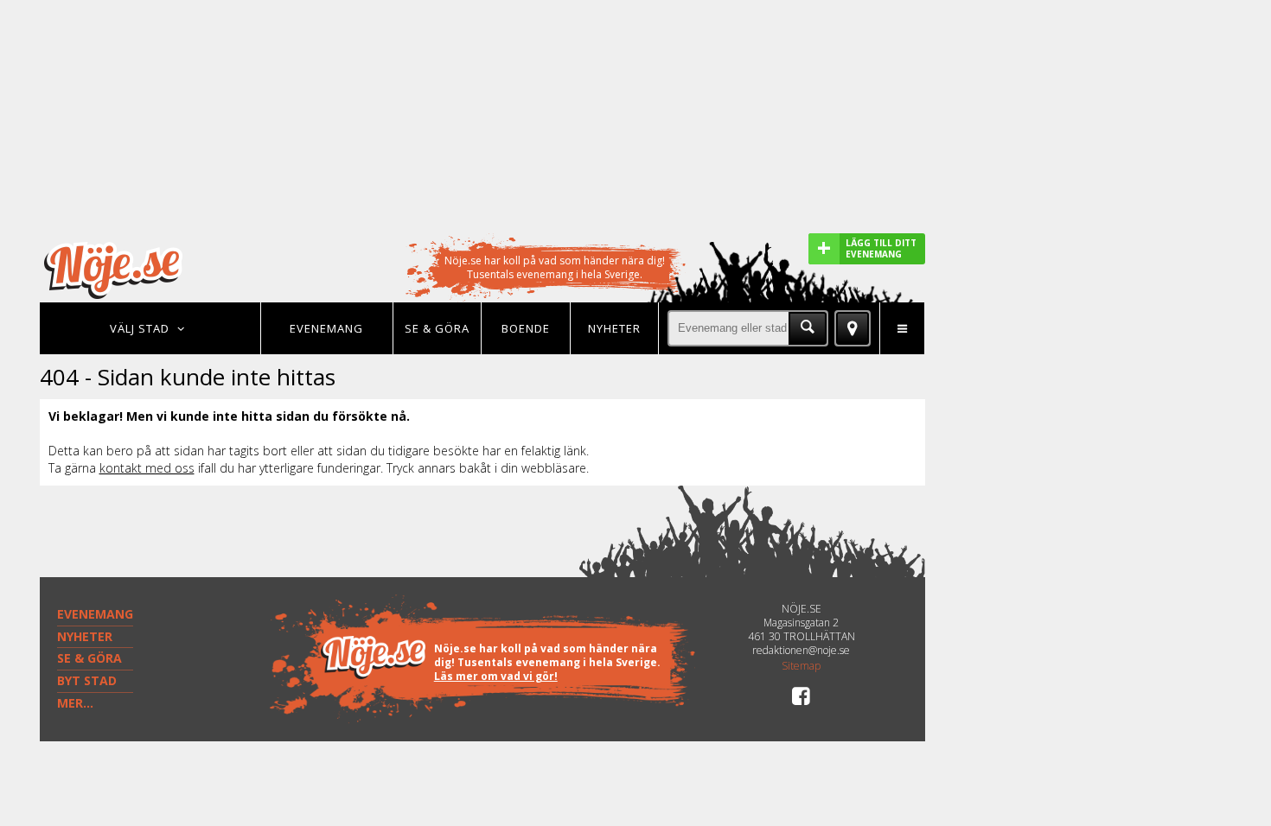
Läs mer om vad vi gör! (496, 676)
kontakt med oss (147, 468)
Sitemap (801, 666)
